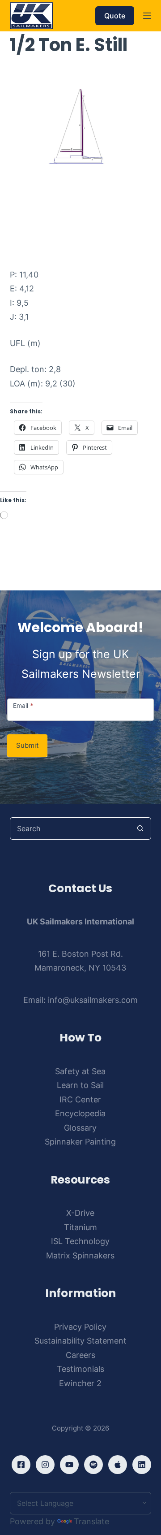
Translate (91, 1521)
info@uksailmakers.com (93, 1000)
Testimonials (80, 1369)
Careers (80, 1355)
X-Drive (80, 1213)
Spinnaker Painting (80, 1141)
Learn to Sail (80, 1085)
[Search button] (140, 828)
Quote (114, 15)
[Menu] (147, 16)
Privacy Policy (80, 1326)
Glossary (80, 1127)
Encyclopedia (80, 1113)
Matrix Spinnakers (80, 1255)
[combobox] (70, 828)
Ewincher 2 (80, 1383)
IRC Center (80, 1099)
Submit (27, 745)
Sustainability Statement (80, 1340)
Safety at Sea (80, 1071)
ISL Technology (80, 1241)
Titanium (80, 1227)
